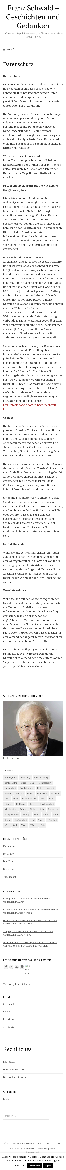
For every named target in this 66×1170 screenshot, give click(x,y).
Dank (32, 782)
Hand (15, 798)
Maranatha (9, 845)
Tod (33, 820)
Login (6, 1098)
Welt (15, 825)
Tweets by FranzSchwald (17, 984)
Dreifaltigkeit (26, 788)
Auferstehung (41, 777)
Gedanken (42, 793)
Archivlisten (9, 1027)
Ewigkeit (50, 788)
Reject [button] (48, 1165)
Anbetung (25, 777)
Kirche (32, 804)
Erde (39, 788)
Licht (32, 809)
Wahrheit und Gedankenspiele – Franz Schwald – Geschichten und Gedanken (30, 944)
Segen (46, 814)
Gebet (30, 793)
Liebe (42, 809)
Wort (24, 825)
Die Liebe (8, 869)
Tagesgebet (21, 820)
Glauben (55, 793)
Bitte (23, 782)
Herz (51, 798)
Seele (37, 814)
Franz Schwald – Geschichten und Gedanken (33, 17)
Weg (7, 825)
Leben (23, 809)
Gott (7, 798)
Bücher (7, 1011)
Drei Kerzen (25, 912)
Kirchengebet (47, 804)
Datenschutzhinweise (15, 1077)
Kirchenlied (10, 809)
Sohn (55, 814)
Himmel (8, 804)
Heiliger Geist (29, 798)
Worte (33, 825)
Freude (8, 793)
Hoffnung (21, 804)
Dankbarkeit (45, 782)
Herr (42, 798)
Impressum (9, 1061)
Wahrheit (52, 820)
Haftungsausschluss (13, 1069)
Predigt (26, 814)
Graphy (48, 1148)
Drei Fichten (25, 923)
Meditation (9, 853)
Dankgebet (10, 788)
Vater (41, 820)
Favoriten (8, 1019)
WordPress (28, 1148)
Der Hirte (8, 861)
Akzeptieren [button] (34, 1165)
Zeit (43, 825)
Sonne (8, 820)
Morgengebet (12, 814)
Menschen (53, 809)
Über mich (8, 1004)
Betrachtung (11, 782)
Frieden (20, 793)
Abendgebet (11, 777)
